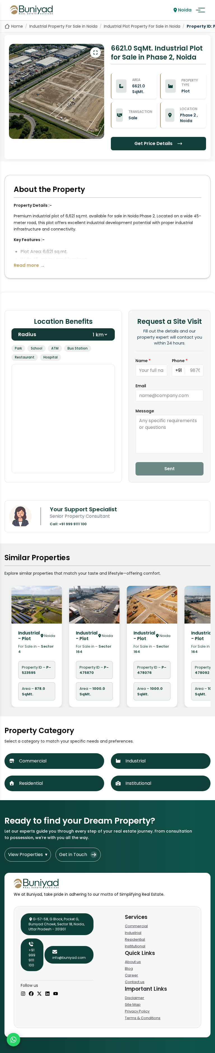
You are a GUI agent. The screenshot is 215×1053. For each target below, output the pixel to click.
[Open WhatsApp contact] (13, 1039)
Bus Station (77, 348)
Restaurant (24, 357)
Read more (29, 265)
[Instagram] (23, 994)
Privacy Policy (137, 1011)
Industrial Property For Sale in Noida (63, 26)
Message (144, 411)
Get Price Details (153, 143)
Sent (169, 468)
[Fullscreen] (95, 52)
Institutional (135, 946)
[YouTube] (55, 994)
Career (131, 975)
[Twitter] (39, 994)
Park (18, 348)
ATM (55, 348)
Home (17, 26)
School (36, 348)
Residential (135, 939)
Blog (129, 968)
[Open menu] (200, 10)
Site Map (133, 1004)
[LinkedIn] (47, 994)
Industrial (133, 932)
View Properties (27, 854)
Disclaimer (134, 997)
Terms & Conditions (142, 1018)
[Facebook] (31, 994)
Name (143, 360)
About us (133, 961)
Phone (180, 360)
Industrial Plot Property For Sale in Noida (142, 26)
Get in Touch (73, 854)
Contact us (134, 982)
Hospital (50, 357)
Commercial (136, 926)
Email (140, 386)
